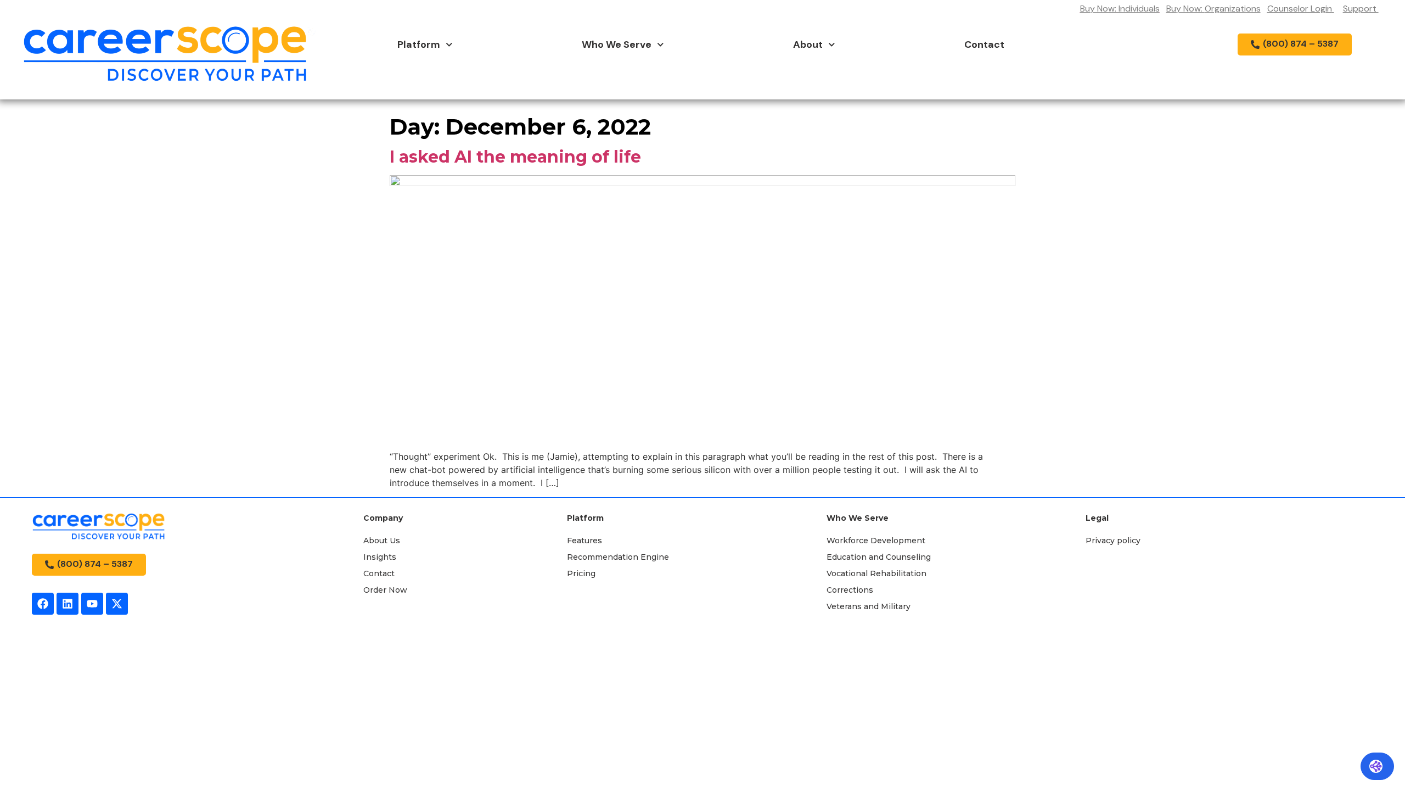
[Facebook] (43, 604)
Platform (418, 44)
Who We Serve (616, 44)
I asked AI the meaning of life (515, 157)
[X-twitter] (117, 604)
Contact (984, 44)
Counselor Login (1299, 8)
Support (1361, 8)
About (808, 44)
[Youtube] (92, 604)
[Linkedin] (67, 604)
